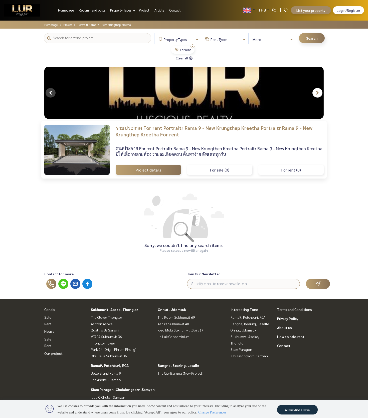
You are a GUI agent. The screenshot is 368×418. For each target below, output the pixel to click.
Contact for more (59, 274)
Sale (47, 317)
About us (284, 327)
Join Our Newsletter (203, 274)
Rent (48, 323)
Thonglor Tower (103, 343)
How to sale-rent (290, 336)
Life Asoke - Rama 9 (106, 379)
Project (144, 10)
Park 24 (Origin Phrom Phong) (113, 349)
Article (159, 10)
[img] (193, 46)
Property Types (121, 10)
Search (311, 38)
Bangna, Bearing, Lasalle (178, 365)
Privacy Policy (287, 318)
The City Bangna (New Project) (181, 373)
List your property (310, 10)
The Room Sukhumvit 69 (176, 317)
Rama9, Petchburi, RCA (110, 365)
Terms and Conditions (294, 309)
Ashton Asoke (102, 323)
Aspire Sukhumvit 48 (173, 323)
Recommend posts (92, 10)
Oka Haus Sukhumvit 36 (109, 356)
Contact (175, 10)
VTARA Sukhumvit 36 (106, 336)
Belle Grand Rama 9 (106, 373)
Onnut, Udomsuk (172, 309)
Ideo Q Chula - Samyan (108, 397)
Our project (53, 353)
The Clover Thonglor (106, 317)
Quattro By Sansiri (105, 330)
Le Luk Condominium (174, 336)
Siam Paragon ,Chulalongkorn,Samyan (123, 389)
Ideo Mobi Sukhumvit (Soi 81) (180, 330)
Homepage (66, 10)
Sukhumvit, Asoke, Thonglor (114, 309)
